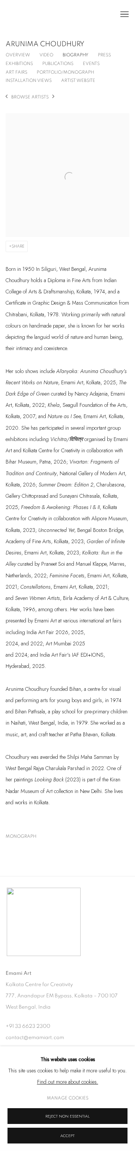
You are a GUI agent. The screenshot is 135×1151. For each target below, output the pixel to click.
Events (91, 63)
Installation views (29, 80)
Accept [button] (67, 1136)
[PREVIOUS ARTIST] (6, 97)
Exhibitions (19, 63)
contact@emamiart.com (35, 1037)
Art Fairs (16, 72)
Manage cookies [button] (67, 1098)
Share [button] (18, 246)
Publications (58, 63)
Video (46, 55)
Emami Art (43, 15)
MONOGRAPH (36, 838)
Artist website (78, 80)
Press (104, 55)
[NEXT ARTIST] (53, 97)
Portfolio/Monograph (65, 72)
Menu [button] (123, 14)
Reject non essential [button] (67, 1116)
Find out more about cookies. (67, 1082)
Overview (18, 55)
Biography (75, 55)
